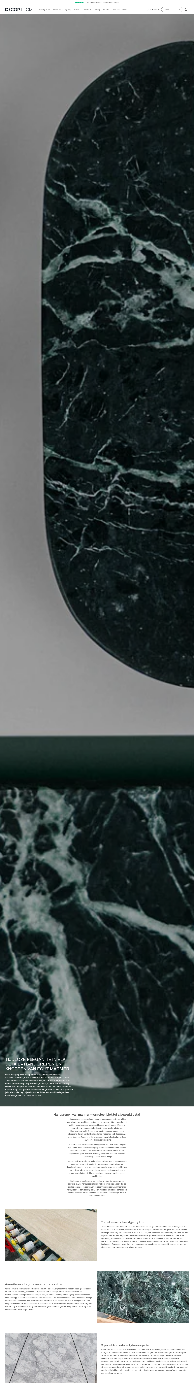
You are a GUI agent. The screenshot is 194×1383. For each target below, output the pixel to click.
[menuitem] (125, 9)
